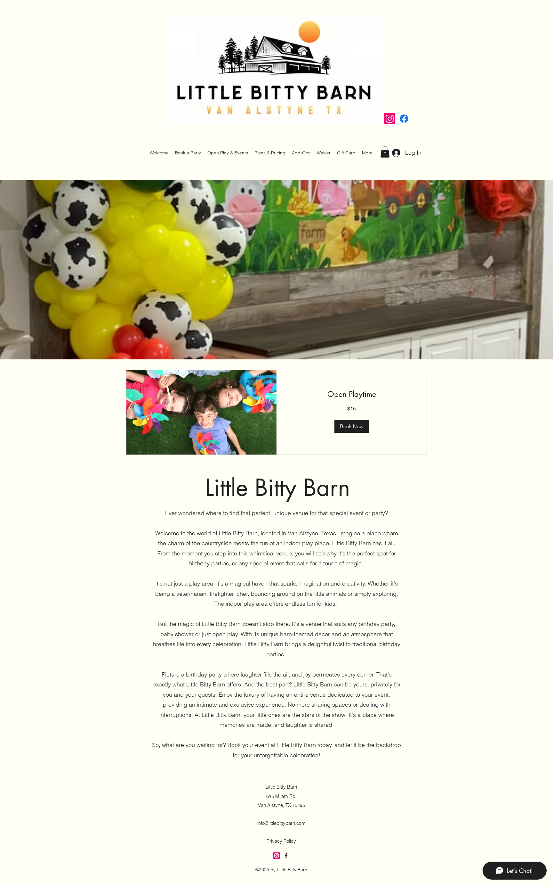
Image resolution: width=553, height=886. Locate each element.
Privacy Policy (281, 841)
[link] (351, 394)
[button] (385, 152)
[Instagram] (389, 118)
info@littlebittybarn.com (281, 823)
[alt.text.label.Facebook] (404, 118)
